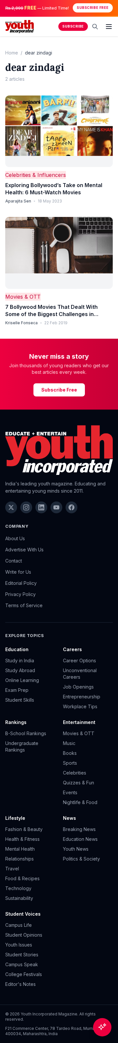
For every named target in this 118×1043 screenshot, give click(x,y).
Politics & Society (81, 859)
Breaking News (79, 829)
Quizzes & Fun (78, 782)
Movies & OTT (23, 296)
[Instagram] (26, 507)
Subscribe (73, 26)
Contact (13, 561)
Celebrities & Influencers (35, 175)
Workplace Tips (80, 706)
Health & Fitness (22, 839)
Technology (18, 888)
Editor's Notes (20, 984)
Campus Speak (21, 964)
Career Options (79, 660)
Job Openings (78, 687)
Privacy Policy (20, 594)
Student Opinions (23, 935)
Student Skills (19, 700)
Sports (70, 763)
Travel (12, 868)
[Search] (95, 26)
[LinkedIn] (41, 507)
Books (70, 753)
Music (69, 743)
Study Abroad (20, 670)
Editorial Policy (21, 583)
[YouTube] (56, 507)
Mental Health (20, 849)
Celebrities (74, 773)
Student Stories (21, 954)
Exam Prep (17, 690)
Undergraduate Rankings (21, 746)
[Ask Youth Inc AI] (102, 1027)
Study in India (19, 660)
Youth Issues (18, 944)
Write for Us (18, 572)
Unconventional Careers (80, 674)
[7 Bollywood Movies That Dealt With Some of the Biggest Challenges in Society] (59, 253)
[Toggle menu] (108, 26)
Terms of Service (24, 605)
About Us (15, 538)
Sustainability (19, 898)
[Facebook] (71, 507)
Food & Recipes (22, 878)
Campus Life (18, 925)
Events (70, 792)
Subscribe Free (92, 8)
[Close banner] (110, 7)
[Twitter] (11, 507)
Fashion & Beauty (24, 829)
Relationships (19, 859)
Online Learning (22, 680)
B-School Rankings (25, 733)
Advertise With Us (24, 549)
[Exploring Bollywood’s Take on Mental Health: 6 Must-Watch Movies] (59, 131)
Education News (80, 839)
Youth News (75, 849)
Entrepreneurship (81, 696)
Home (11, 52)
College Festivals (23, 974)
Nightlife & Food (80, 802)
